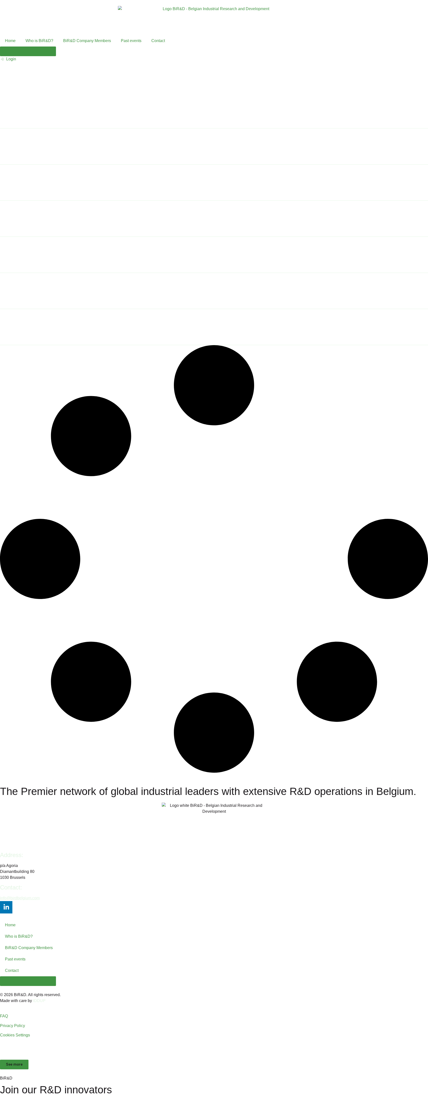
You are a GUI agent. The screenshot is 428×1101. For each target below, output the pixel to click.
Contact (158, 41)
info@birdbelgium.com (20, 898)
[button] (14, 1064)
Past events (131, 41)
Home (10, 41)
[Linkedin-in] (6, 907)
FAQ (4, 1016)
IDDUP (39, 1001)
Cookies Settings (15, 1035)
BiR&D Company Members (87, 41)
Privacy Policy (12, 1026)
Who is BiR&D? (39, 41)
